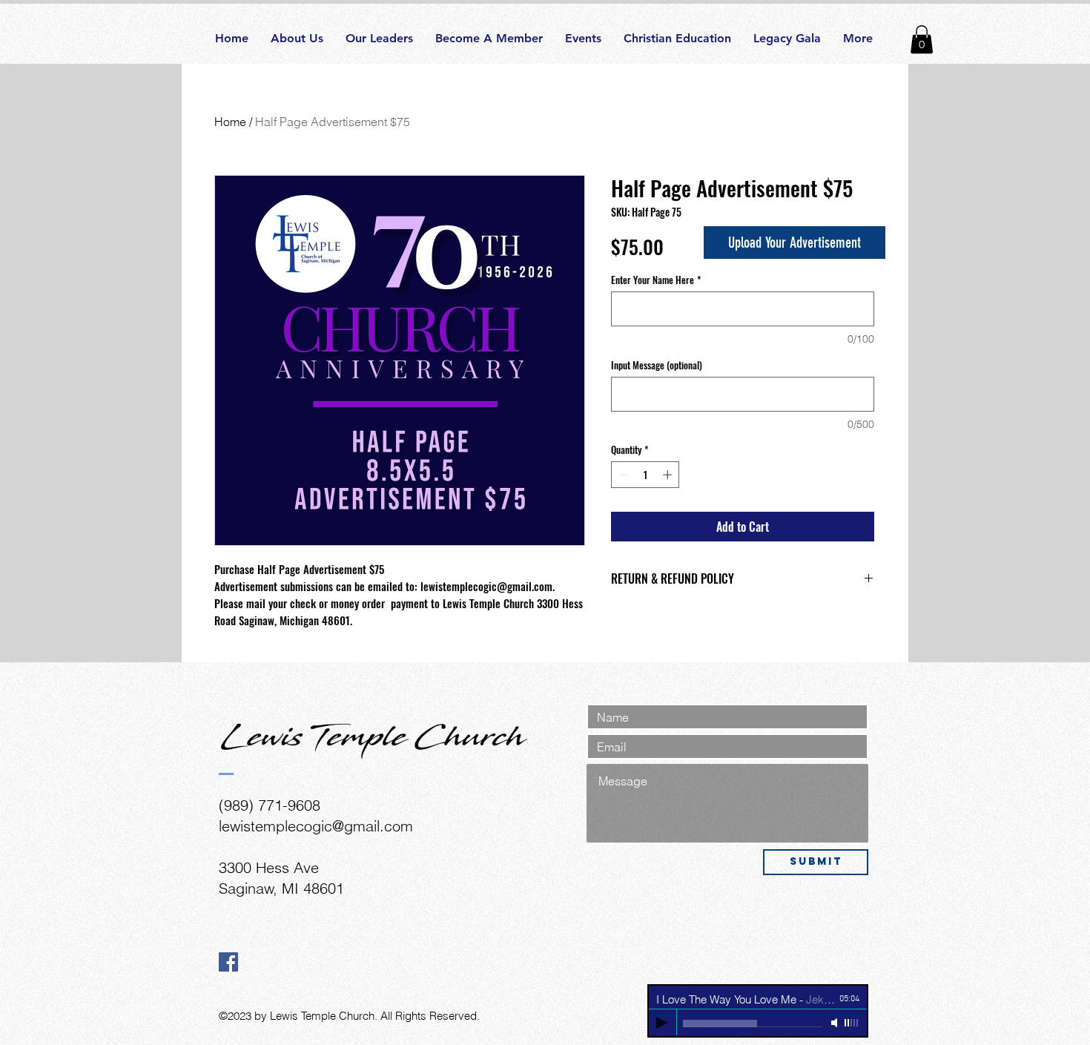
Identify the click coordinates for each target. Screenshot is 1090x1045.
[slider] (852, 1022)
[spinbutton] (645, 474)
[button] (922, 39)
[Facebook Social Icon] (228, 962)
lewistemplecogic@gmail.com (316, 826)
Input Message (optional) (656, 365)
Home (230, 121)
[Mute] (835, 1022)
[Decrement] (622, 474)
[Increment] (669, 474)
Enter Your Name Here (656, 280)
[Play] (662, 1023)
